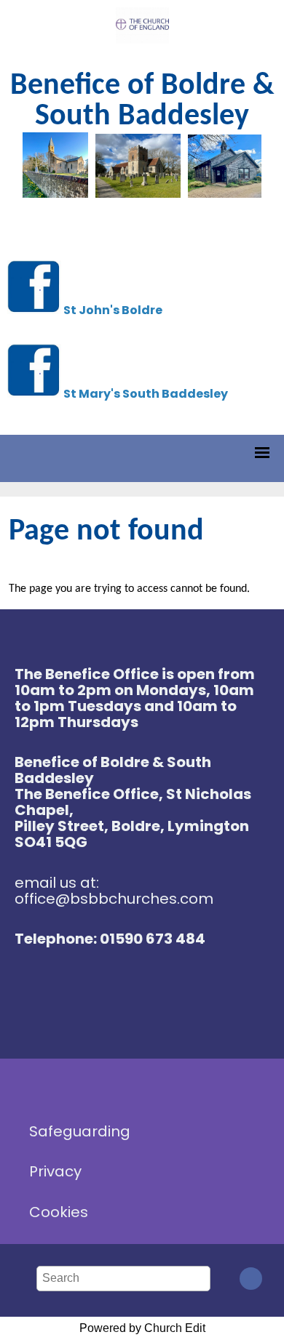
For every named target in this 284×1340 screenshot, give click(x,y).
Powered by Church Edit (142, 1328)
